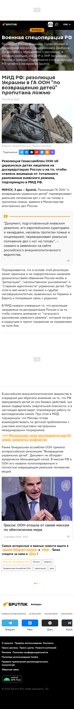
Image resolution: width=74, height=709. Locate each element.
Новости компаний (45, 647)
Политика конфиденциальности (30, 652)
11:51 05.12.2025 (10, 99)
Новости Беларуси (14, 613)
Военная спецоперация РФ (16, 561)
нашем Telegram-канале (20, 550)
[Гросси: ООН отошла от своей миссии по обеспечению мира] (37, 499)
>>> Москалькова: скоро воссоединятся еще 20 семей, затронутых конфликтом (37, 438)
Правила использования (28, 643)
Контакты (48, 643)
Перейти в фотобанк (41, 146)
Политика (51, 613)
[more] (68, 260)
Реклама (6, 652)
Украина (47, 561)
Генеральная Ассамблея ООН (17, 568)
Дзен (32, 554)
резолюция (40, 568)
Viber (45, 550)
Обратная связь (10, 669)
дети (52, 568)
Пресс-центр (26, 647)
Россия (36, 561)
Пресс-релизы (10, 647)
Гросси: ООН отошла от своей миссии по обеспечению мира (36, 527)
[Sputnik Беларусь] (10, 25)
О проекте (7, 643)
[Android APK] (12, 679)
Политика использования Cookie (20, 657)
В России (35, 613)
